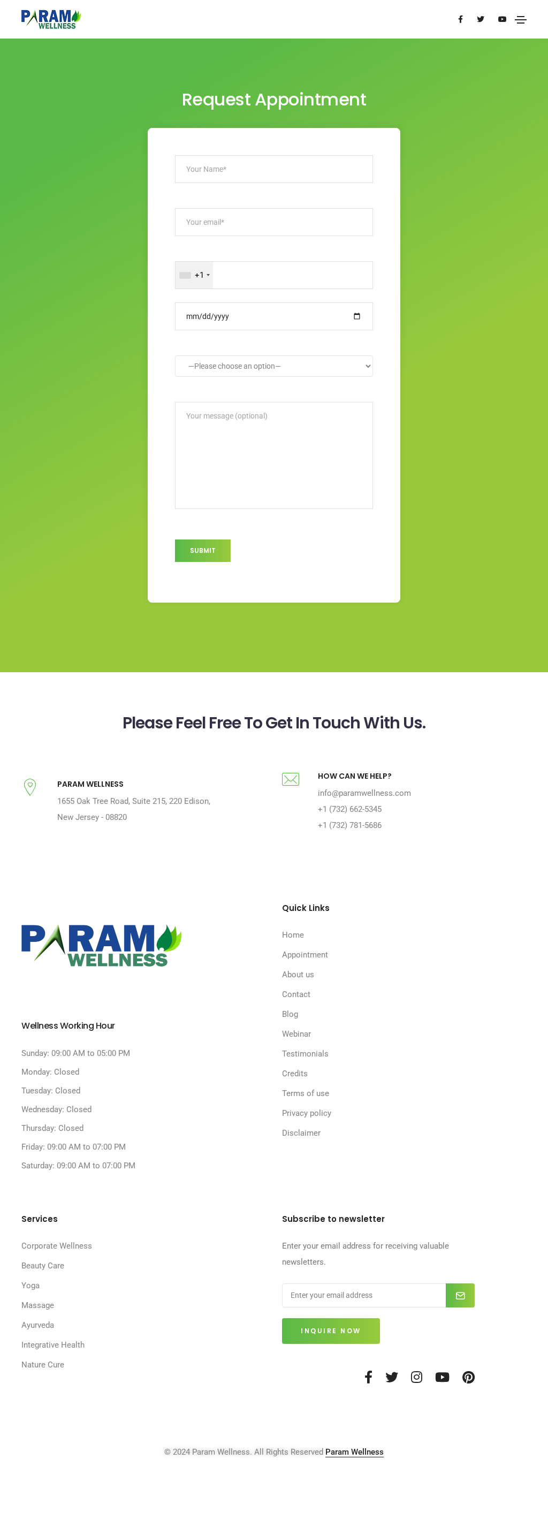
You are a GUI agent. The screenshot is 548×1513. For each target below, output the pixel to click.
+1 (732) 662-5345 (350, 809)
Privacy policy (306, 1113)
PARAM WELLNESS (90, 784)
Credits (295, 1073)
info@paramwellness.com (364, 793)
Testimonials (305, 1054)
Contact (296, 994)
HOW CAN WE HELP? (355, 776)
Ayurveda (37, 1325)
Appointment (305, 955)
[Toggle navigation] (521, 20)
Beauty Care (42, 1266)
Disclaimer (301, 1133)
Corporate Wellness (56, 1246)
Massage (37, 1305)
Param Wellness (354, 1452)
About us (298, 974)
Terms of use (305, 1093)
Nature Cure (42, 1365)
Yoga (30, 1285)
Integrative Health (53, 1345)
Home (293, 935)
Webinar (296, 1034)
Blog (290, 1014)
